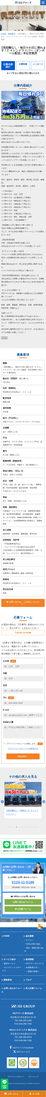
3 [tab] (14, 827)
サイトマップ (33, 1077)
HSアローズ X (23, 1052)
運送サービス (9, 963)
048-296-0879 (25, 1037)
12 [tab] (37, 827)
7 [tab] (24, 827)
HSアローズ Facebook (23, 1048)
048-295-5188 (25, 1020)
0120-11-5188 (24, 632)
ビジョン (29, 940)
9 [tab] (29, 827)
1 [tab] (9, 827)
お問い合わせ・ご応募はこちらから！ (24, 603)
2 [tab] (11, 827)
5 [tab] (19, 827)
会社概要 (30, 936)
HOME (3, 34)
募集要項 (11, 34)
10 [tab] (32, 827)
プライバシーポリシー (16, 1077)
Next (43, 801)
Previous (2, 801)
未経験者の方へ (32, 967)
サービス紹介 (10, 959)
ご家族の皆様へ (32, 971)
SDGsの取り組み (33, 944)
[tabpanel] (23, 800)
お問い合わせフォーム (23, 902)
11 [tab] (34, 827)
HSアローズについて (35, 963)
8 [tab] (27, 827)
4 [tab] (16, 827)
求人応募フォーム (23, 909)
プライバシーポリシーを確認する (23, 748)
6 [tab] (21, 827)
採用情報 (30, 959)
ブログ (29, 980)
